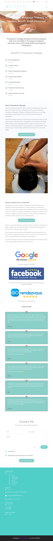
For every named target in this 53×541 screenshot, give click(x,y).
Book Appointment (26, 460)
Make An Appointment (26, 28)
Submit (44, 447)
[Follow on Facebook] (45, 2)
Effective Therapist (24, 538)
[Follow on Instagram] (47, 2)
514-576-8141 (18, 1)
